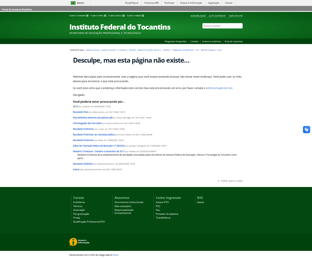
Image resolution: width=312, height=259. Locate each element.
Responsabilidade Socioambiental (123, 211)
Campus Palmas (108, 50)
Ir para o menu (98, 15)
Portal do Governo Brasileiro (17, 9)
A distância (79, 202)
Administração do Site (219, 88)
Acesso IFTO (162, 202)
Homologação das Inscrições (87, 123)
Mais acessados (122, 206)
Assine (200, 202)
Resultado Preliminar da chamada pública (94, 134)
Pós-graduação (81, 214)
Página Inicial (92, 50)
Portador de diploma (167, 214)
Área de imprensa (234, 41)
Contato (194, 41)
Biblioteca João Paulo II (149, 50)
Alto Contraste (217, 15)
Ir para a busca (116, 15)
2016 (75, 106)
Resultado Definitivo (83, 163)
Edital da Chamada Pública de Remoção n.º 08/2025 (99, 145)
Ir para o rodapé (135, 15)
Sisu (158, 210)
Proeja (76, 217)
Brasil (80, 3)
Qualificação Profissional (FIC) (89, 221)
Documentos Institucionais (128, 202)
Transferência (163, 217)
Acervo (166, 50)
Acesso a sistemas (211, 41)
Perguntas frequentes (176, 41)
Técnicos (77, 206)
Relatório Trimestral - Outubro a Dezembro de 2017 (99, 151)
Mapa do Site (236, 15)
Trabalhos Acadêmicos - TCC (185, 50)
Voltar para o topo (232, 180)
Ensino (132, 50)
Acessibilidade (198, 15)
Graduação (79, 210)
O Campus (122, 50)
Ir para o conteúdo (78, 15)
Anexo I (76, 169)
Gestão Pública (208, 50)
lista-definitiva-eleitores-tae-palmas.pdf (92, 117)
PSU (158, 206)
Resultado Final (80, 112)
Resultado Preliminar (83, 128)
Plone (115, 254)
